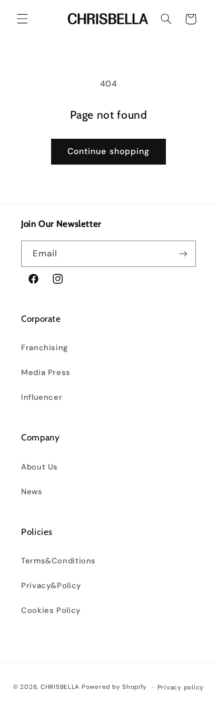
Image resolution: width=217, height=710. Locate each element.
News (32, 491)
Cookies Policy (51, 610)
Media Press (46, 372)
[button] (22, 19)
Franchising (44, 347)
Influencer (41, 397)
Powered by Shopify (114, 688)
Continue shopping (108, 151)
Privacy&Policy (51, 585)
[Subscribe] (183, 253)
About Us (39, 467)
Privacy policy (180, 688)
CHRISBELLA (60, 688)
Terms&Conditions (58, 560)
